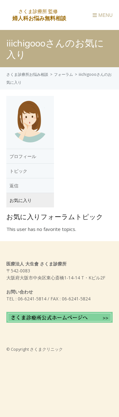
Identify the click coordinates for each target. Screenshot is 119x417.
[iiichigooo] (30, 144)
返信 (14, 186)
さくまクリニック (46, 349)
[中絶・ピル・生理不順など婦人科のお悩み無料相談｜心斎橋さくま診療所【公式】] (38, 18)
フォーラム (63, 74)
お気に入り (21, 200)
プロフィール (23, 156)
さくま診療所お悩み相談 (27, 74)
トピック (18, 171)
